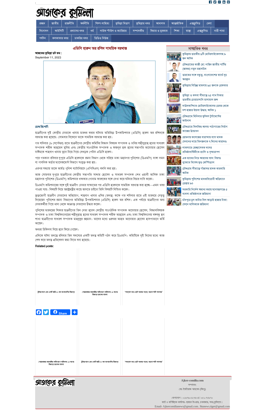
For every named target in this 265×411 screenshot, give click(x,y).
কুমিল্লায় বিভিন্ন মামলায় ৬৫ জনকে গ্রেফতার (205, 85)
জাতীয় (55, 23)
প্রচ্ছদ (42, 23)
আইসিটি (59, 31)
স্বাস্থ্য (188, 31)
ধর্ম (92, 31)
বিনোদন (43, 31)
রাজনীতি (69, 23)
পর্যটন (42, 38)
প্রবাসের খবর (77, 31)
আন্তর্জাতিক (177, 23)
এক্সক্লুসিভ (195, 23)
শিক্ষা (176, 31)
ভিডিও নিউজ (101, 38)
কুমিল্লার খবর (143, 23)
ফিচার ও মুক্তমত (159, 31)
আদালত (160, 23)
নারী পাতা (219, 31)
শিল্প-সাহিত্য (102, 23)
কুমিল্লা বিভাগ (123, 23)
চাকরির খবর (81, 38)
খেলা (209, 23)
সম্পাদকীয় (138, 31)
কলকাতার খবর (60, 38)
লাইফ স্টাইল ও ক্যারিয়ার (113, 31)
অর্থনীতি (84, 23)
